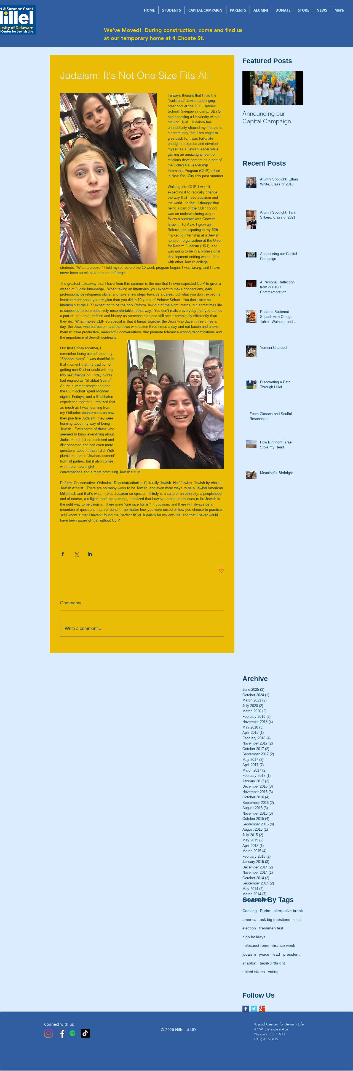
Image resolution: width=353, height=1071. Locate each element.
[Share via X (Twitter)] (76, 554)
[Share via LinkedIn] (89, 554)
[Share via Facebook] (62, 554)
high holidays (253, 937)
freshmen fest (271, 928)
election (249, 928)
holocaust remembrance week (268, 945)
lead (276, 954)
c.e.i (297, 919)
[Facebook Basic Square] (245, 1009)
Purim (265, 910)
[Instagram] (48, 1033)
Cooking (249, 910)
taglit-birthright (272, 963)
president (291, 954)
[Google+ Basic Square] (262, 1009)
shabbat (249, 963)
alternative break (288, 910)
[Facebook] (61, 1033)
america (249, 919)
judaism (249, 954)
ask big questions (275, 919)
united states (253, 971)
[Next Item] (294, 88)
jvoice (264, 954)
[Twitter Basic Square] (254, 1009)
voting (273, 971)
